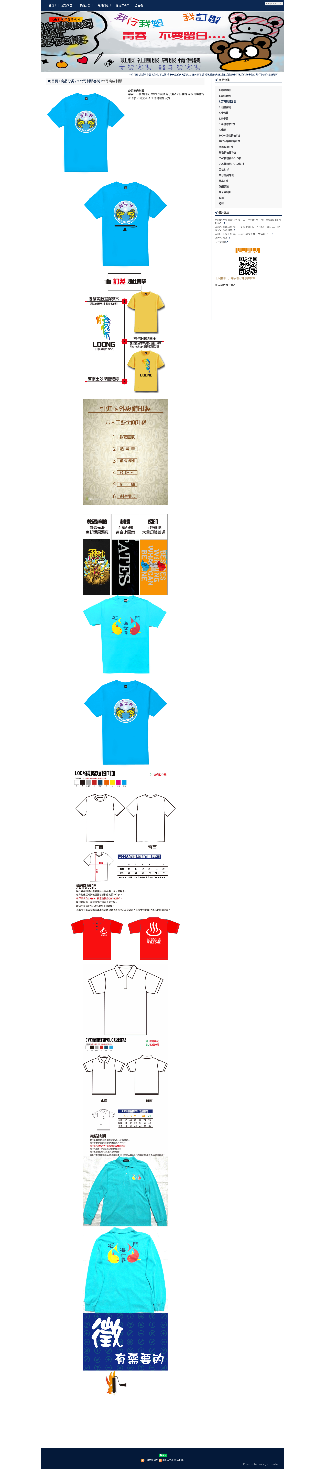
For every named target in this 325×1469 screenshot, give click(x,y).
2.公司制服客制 (227, 101)
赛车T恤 (223, 180)
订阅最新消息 (151, 1460)
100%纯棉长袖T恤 (229, 135)
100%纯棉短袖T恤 (229, 141)
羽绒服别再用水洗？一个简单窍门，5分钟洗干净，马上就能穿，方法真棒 (247, 229)
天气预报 (220, 242)
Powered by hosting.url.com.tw (260, 1464)
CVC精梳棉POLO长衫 (231, 163)
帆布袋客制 (225, 90)
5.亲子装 (223, 118)
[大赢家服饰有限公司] (66, 21)
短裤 (221, 203)
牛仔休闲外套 (226, 175)
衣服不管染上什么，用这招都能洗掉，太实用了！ (243, 234)
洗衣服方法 (221, 238)
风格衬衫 (224, 169)
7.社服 (222, 129)
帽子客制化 (225, 192)
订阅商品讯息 (169, 1460)
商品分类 (68, 81)
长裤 (221, 198)
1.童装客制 (225, 95)
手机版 (180, 1460)
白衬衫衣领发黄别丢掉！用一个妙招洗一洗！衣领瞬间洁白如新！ (248, 222)
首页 (54, 81)
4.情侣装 (223, 112)
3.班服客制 (225, 107)
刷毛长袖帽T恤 (227, 152)
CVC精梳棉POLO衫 (230, 158)
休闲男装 (224, 186)
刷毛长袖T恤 (226, 146)
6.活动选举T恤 (227, 124)
